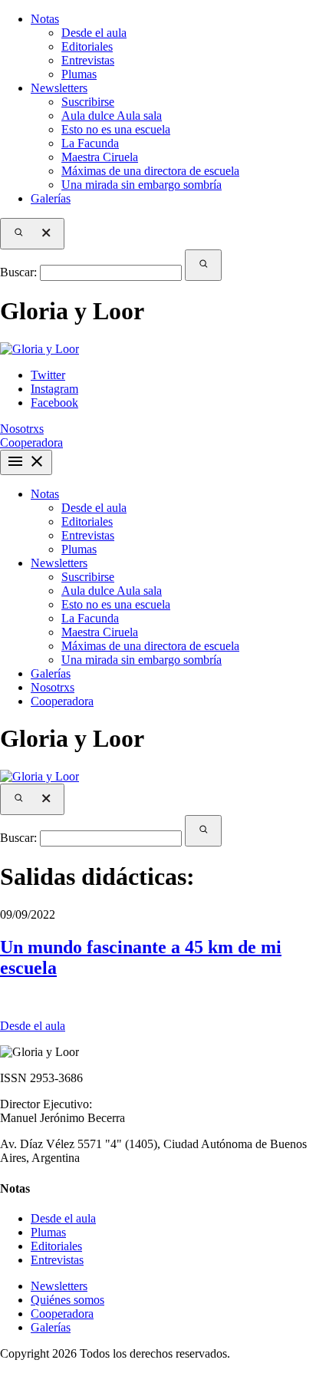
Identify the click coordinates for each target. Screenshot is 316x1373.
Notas (45, 18)
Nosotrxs (22, 428)
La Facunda (90, 143)
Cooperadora (62, 701)
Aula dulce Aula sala (111, 115)
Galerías (51, 198)
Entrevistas (87, 60)
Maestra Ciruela (99, 156)
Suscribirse (87, 101)
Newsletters (59, 87)
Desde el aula (94, 32)
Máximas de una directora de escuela (150, 170)
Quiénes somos (67, 1299)
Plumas (79, 74)
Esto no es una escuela (115, 129)
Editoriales (87, 46)
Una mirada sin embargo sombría (141, 184)
